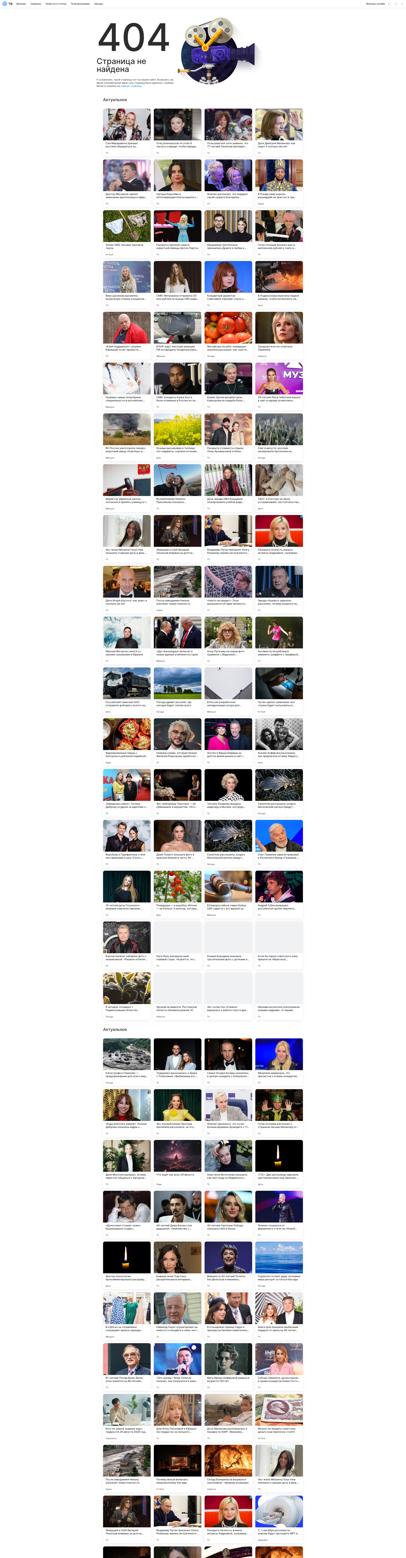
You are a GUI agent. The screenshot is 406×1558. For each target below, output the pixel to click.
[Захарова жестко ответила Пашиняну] (279, 335)
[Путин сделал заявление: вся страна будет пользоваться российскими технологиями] (279, 691)
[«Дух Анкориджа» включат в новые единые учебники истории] (177, 640)
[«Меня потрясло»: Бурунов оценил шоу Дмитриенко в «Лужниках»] (177, 1047)
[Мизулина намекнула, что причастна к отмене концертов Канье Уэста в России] (279, 1367)
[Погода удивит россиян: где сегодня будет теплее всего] (177, 691)
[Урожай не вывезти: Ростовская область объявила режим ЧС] (177, 996)
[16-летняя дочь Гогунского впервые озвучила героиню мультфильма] (127, 894)
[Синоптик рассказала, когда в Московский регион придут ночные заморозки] (279, 793)
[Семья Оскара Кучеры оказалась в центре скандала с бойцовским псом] (228, 1367)
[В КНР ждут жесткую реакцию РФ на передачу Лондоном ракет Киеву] (177, 335)
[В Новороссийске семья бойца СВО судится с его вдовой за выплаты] (228, 894)
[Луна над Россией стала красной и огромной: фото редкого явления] (228, 1148)
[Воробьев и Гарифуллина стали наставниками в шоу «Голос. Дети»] (127, 844)
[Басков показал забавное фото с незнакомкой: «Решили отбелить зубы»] (127, 945)
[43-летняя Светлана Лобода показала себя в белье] (228, 1519)
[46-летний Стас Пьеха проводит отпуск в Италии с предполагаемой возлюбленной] (279, 1199)
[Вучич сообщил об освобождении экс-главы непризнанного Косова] (279, 1301)
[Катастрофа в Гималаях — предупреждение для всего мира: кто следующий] (127, 1367)
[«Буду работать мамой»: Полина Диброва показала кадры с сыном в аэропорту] (127, 1418)
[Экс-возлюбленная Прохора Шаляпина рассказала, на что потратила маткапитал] (177, 1418)
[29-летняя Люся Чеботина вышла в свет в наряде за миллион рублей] (279, 386)
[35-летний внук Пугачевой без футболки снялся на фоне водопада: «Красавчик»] (177, 1301)
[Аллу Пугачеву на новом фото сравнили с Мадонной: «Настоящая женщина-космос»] (228, 640)
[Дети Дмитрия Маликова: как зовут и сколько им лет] (279, 132)
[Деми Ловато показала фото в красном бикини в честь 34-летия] (177, 844)
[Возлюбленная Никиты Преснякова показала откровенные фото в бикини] (177, 488)
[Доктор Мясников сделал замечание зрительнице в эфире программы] (127, 183)
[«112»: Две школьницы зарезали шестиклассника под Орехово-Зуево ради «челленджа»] (279, 1468)
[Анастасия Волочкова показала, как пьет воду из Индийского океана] (228, 1468)
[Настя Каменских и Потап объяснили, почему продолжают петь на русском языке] (177, 1148)
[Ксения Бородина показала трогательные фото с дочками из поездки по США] (228, 945)
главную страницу (130, 85)
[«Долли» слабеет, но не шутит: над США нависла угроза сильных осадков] (127, 1250)
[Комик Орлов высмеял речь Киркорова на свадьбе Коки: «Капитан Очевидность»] (228, 386)
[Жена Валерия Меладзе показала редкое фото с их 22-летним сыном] (279, 1098)
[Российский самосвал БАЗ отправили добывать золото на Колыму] (127, 691)
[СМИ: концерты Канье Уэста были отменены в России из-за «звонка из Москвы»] (177, 386)
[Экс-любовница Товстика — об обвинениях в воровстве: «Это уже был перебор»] (177, 793)
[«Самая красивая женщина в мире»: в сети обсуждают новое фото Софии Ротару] (177, 1199)
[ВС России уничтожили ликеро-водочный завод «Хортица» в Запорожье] (127, 437)
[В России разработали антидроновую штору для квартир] (228, 691)
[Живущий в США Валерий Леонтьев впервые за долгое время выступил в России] (177, 539)
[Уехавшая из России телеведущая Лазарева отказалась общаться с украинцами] (177, 1098)
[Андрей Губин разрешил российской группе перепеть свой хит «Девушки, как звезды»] (279, 894)
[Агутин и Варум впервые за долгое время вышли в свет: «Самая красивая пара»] (228, 742)
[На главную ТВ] (10, 4)
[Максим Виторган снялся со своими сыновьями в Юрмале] (127, 640)
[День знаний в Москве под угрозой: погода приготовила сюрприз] (228, 1199)
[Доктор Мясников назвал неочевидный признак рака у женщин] (127, 1199)
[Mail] (5, 4)
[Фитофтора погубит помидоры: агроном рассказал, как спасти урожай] (228, 335)
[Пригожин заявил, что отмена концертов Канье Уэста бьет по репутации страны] (279, 1148)
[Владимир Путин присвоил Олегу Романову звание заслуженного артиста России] (228, 539)
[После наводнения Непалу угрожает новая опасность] (177, 589)
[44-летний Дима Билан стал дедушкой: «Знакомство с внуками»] (177, 1519)
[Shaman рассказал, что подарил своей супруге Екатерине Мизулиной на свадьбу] (228, 183)
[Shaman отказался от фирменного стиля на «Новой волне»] (279, 1519)
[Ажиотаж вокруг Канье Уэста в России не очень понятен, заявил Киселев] (127, 1301)
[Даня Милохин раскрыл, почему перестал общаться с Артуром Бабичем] (127, 1468)
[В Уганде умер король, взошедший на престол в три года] (279, 183)
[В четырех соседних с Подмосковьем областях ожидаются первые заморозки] (127, 996)
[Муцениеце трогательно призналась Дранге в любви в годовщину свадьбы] (228, 234)
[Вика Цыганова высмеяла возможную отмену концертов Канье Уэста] (127, 285)
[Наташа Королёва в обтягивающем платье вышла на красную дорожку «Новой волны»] (177, 183)
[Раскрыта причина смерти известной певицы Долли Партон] (177, 234)
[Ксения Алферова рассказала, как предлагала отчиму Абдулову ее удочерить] (279, 742)
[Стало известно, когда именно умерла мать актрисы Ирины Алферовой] (127, 1098)
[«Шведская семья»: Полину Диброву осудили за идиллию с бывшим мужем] (127, 793)
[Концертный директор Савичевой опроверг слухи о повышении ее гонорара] (228, 285)
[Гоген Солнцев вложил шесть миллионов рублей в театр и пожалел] (279, 234)
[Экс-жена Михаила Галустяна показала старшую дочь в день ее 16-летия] (127, 539)
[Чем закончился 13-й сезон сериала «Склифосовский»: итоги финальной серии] (228, 1301)
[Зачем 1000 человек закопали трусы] (127, 234)
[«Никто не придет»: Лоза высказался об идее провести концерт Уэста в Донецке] (228, 589)
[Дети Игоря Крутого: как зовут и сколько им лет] (127, 589)
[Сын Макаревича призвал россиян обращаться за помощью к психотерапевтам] (127, 132)
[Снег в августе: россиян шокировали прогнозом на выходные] (279, 437)
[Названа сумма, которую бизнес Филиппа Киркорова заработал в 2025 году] (177, 742)
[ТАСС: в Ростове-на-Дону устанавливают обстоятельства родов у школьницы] (279, 488)
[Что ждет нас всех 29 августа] (177, 1468)
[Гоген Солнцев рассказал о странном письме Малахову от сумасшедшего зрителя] (279, 1418)
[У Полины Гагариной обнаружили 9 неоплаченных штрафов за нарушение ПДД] (228, 1047)
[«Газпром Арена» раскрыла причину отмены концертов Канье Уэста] (127, 1148)
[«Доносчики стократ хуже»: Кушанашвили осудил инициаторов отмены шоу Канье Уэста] (127, 1519)
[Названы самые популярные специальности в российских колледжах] (127, 386)
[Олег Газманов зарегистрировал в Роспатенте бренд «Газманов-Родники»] (279, 844)
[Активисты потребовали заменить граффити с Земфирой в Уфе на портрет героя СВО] (279, 640)
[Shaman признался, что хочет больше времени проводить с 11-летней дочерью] (228, 1418)
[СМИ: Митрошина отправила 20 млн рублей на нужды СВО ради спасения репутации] (177, 285)
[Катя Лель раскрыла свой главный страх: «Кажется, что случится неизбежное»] (177, 945)
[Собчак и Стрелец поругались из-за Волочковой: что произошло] (127, 1047)
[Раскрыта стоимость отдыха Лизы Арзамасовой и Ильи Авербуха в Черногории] (228, 437)
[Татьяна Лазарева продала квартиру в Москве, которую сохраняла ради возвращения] (228, 793)
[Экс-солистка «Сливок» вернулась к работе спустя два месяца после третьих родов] (228, 996)
